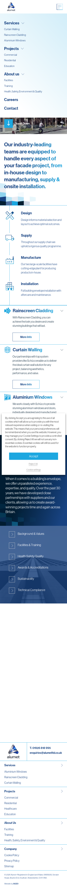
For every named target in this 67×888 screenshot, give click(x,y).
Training (8, 86)
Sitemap (9, 866)
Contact (11, 108)
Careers (11, 99)
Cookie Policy (11, 855)
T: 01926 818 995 (40, 748)
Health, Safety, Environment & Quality (23, 91)
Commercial (10, 54)
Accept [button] (33, 456)
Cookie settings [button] (33, 469)
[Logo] (11, 6)
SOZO (15, 883)
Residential (10, 60)
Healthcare (10, 808)
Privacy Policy (12, 860)
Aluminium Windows (15, 40)
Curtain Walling (12, 29)
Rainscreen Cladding (15, 34)
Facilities (8, 80)
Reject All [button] (33, 463)
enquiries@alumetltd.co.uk (46, 752)
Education (9, 66)
